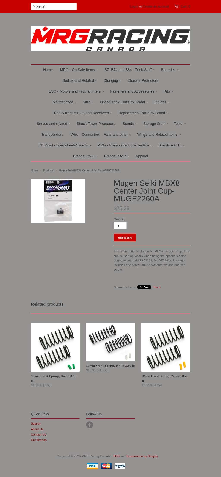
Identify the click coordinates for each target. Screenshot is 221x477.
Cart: (185, 6)
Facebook (89, 424)
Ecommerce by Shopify (142, 456)
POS (116, 456)
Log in (134, 6)
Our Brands (39, 440)
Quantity (119, 219)
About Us (37, 429)
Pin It (156, 287)
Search (36, 423)
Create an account (156, 6)
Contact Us (38, 434)
